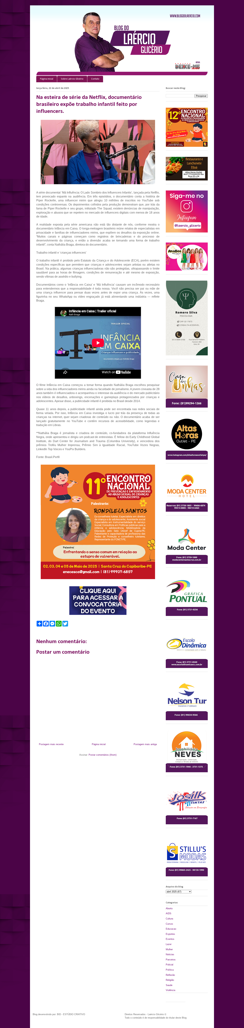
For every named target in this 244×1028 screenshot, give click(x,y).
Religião (170, 980)
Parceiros (171, 959)
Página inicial (46, 79)
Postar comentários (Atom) (102, 754)
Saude (169, 985)
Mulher (169, 949)
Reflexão (170, 975)
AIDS (168, 913)
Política (170, 969)
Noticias (170, 954)
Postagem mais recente (51, 744)
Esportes (170, 934)
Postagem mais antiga (145, 744)
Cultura (169, 918)
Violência (170, 990)
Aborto (169, 908)
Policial (169, 964)
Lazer (168, 944)
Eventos (170, 939)
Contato (95, 79)
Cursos (169, 923)
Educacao (171, 928)
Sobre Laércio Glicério (72, 79)
